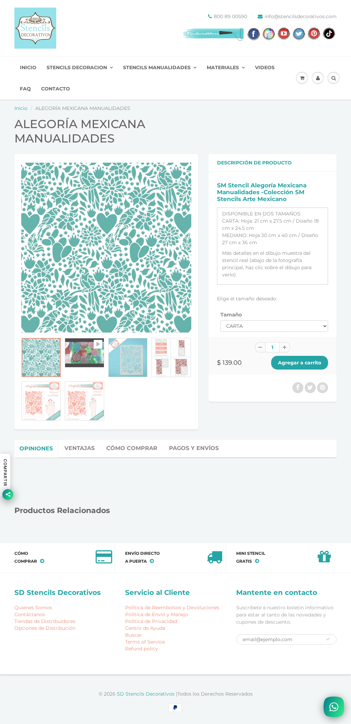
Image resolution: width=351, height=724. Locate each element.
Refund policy (141, 649)
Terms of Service (145, 642)
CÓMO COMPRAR (131, 448)
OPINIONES (36, 448)
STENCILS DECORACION (77, 67)
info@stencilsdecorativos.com (301, 16)
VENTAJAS (79, 448)
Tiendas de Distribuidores (44, 621)
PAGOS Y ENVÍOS (194, 448)
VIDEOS (265, 67)
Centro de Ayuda (145, 628)
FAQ (25, 89)
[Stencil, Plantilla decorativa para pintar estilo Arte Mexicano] (106, 247)
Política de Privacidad (151, 621)
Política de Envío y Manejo (156, 614)
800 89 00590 (230, 16)
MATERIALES (223, 67)
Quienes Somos (33, 607)
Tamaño (231, 314)
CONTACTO (55, 89)
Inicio (20, 108)
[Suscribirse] (328, 639)
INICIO (28, 67)
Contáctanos (29, 614)
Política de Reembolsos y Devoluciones (172, 607)
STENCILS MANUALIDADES (157, 67)
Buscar (133, 635)
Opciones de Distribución (44, 628)
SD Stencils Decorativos (146, 694)
